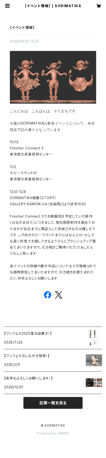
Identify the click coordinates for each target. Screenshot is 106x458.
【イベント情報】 (22, 27)
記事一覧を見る (53, 402)
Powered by (47, 433)
